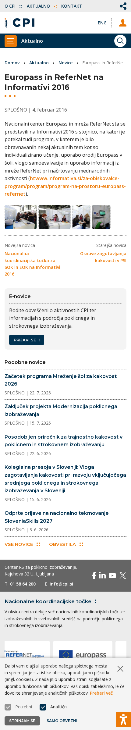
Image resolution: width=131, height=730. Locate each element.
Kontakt (71, 6)
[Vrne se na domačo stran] (19, 23)
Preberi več (101, 693)
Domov (12, 63)
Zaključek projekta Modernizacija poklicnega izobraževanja (61, 410)
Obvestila (62, 544)
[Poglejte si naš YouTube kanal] (112, 575)
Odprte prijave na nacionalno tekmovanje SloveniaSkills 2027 (57, 517)
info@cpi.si (61, 584)
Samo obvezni (62, 720)
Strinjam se (22, 720)
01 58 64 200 (23, 584)
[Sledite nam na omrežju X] (122, 575)
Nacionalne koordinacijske (48, 601)
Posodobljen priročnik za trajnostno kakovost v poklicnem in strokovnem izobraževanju (63, 441)
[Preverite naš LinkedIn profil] (102, 575)
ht (32, 178)
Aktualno (39, 6)
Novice (65, 63)
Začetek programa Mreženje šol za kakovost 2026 (61, 380)
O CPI (11, 6)
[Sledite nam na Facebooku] (94, 575)
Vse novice (19, 544)
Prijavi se (25, 339)
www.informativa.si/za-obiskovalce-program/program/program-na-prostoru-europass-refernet (65, 186)
